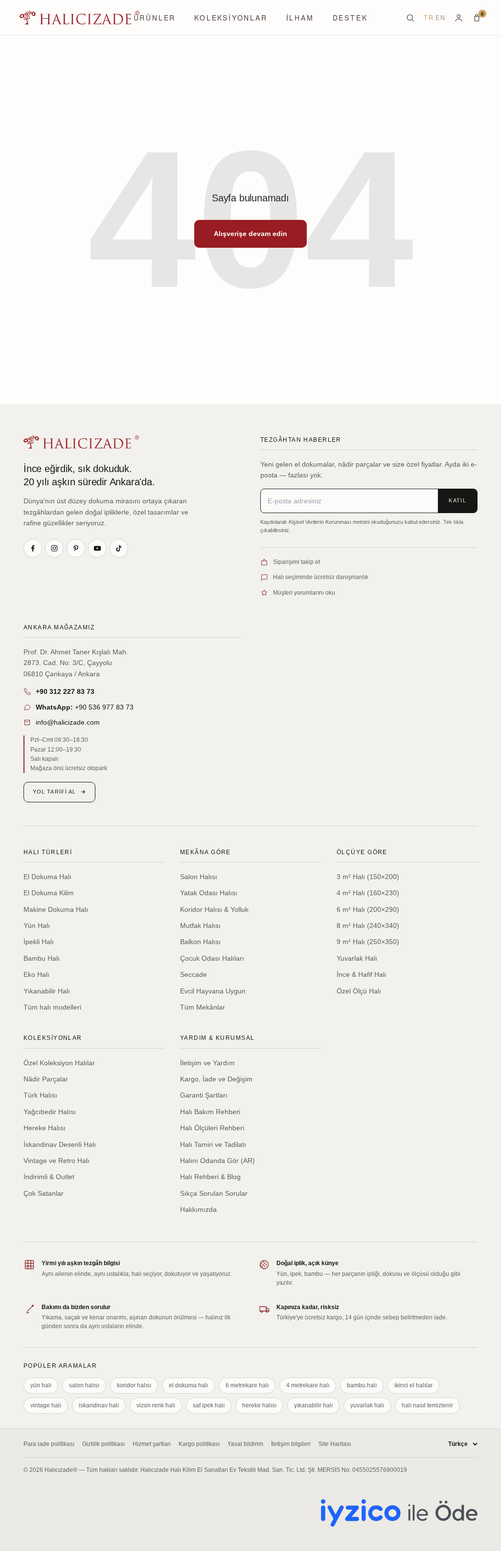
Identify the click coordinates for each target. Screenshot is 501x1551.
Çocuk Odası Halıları (212, 958)
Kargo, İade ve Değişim (216, 1079)
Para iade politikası (48, 1444)
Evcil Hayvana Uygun (213, 991)
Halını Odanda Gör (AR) (217, 1160)
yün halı (40, 1385)
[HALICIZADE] (81, 442)
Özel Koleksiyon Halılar (59, 1063)
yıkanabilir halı (313, 1405)
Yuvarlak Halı (357, 958)
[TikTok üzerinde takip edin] (119, 548)
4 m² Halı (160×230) (368, 893)
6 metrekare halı (247, 1385)
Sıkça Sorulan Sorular (214, 1193)
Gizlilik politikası (103, 1444)
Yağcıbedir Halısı (49, 1112)
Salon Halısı (198, 877)
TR (428, 17)
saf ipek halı (209, 1405)
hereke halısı (259, 1405)
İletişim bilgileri (291, 1444)
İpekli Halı (38, 942)
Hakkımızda (198, 1209)
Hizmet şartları (152, 1444)
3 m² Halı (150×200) (368, 877)
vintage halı (45, 1405)
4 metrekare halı (307, 1385)
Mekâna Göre (205, 852)
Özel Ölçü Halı (359, 991)
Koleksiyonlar (230, 17)
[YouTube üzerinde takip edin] (97, 548)
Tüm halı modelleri (52, 1007)
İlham (300, 17)
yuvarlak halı (367, 1405)
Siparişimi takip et (296, 562)
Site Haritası (335, 1444)
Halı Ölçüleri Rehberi (212, 1128)
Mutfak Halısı (200, 925)
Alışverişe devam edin (250, 233)
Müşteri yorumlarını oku (304, 592)
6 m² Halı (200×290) (368, 909)
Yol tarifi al (54, 792)
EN (440, 17)
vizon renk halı (156, 1405)
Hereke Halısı (44, 1128)
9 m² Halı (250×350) (368, 942)
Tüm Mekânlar (202, 1007)
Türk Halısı (40, 1095)
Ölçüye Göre (362, 852)
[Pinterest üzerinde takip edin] (76, 548)
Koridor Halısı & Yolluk (214, 909)
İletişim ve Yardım (207, 1063)
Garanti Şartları (204, 1095)
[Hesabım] (458, 17)
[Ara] (410, 17)
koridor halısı (134, 1385)
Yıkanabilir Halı (46, 991)
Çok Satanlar (43, 1193)
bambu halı (362, 1385)
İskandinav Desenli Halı (59, 1144)
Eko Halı (36, 974)
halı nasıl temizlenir (427, 1405)
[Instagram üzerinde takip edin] (54, 548)
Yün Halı (36, 925)
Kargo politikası (199, 1444)
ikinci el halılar (413, 1385)
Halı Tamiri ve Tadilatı (213, 1144)
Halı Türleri (47, 852)
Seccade (193, 974)
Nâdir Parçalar (45, 1079)
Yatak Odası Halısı (208, 893)
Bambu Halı (41, 958)
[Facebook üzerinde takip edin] (32, 548)
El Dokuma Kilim (48, 893)
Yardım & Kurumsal (217, 1037)
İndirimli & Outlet (48, 1177)
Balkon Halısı (200, 942)
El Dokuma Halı (47, 877)
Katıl (457, 500)
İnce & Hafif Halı (362, 974)
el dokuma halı (188, 1385)
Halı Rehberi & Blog (210, 1177)
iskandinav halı (99, 1405)
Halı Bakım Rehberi (210, 1112)
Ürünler (155, 17)
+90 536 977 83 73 (85, 707)
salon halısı (84, 1385)
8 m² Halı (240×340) (368, 925)
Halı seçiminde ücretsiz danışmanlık (320, 577)
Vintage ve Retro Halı (56, 1160)
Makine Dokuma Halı (55, 909)
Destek (350, 17)
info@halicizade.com (68, 722)
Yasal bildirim (245, 1444)
